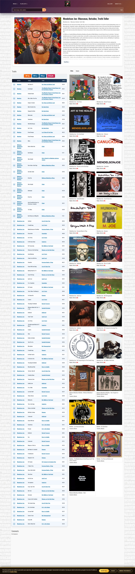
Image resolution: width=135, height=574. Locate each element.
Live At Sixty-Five (46, 221)
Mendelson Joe (20, 221)
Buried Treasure (46, 303)
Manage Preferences (125, 571)
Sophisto (44, 242)
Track (29, 80)
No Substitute (45, 107)
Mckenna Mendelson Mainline (19, 146)
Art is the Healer (46, 424)
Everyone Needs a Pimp (47, 229)
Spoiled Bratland (46, 308)
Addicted (44, 312)
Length (64, 80)
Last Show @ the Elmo (47, 132)
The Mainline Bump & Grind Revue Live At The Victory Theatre (51, 88)
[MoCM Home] (67, 4)
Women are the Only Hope (48, 250)
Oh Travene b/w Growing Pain (49, 462)
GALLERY (110, 4)
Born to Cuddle (45, 367)
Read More (66, 62)
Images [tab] (77, 71)
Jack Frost (44, 258)
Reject (113, 571)
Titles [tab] (71, 71)
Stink (43, 146)
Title (43, 80)
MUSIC (15, 4)
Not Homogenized (46, 346)
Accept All (104, 571)
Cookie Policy (13, 572)
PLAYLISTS (23, 4)
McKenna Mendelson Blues (48, 165)
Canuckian (44, 233)
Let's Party (44, 225)
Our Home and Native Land (48, 84)
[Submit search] (44, 9)
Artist (19, 80)
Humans (44, 295)
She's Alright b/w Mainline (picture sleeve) (50, 159)
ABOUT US (118, 4)
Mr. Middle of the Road (47, 246)
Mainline (19, 84)
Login (121, 10)
